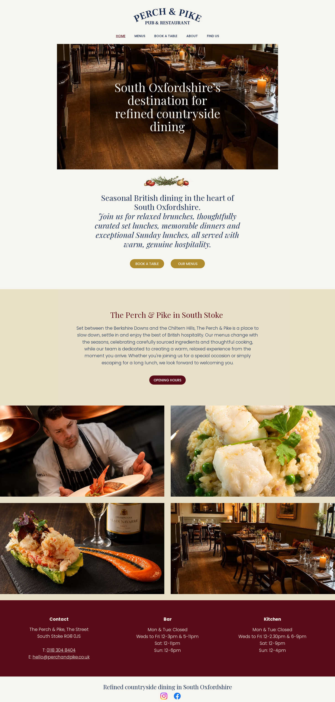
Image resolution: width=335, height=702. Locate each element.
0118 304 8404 (61, 650)
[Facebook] (177, 696)
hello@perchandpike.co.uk (61, 657)
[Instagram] (163, 696)
